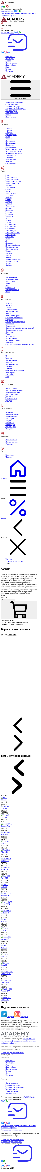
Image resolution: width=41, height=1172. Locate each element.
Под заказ (9, 457)
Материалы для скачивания (11, 1130)
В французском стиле (13, 149)
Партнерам (9, 1063)
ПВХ (7, 286)
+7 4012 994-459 (7, 11)
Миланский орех (12, 261)
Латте (7, 218)
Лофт (7, 137)
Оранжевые (10, 206)
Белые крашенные (12, 183)
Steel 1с (4, 887)
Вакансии (9, 1071)
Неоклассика (10, 143)
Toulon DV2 (5, 826)
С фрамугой (10, 326)
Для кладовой (10, 427)
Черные (8, 251)
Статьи (8, 1073)
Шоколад (9, 243)
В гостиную (10, 425)
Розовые (8, 212)
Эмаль (7, 292)
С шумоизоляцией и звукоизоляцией (19, 328)
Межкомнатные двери (14, 561)
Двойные (9, 362)
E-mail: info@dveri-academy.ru (12, 1053)
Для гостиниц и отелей (14, 390)
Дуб (7, 241)
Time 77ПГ (5, 895)
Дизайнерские (11, 135)
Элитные (9, 444)
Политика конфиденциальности (13, 13)
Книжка (8, 368)
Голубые (8, 202)
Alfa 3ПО (4, 852)
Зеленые (8, 204)
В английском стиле (13, 151)
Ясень (7, 239)
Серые (7, 189)
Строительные (11, 399)
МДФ (7, 284)
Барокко (8, 131)
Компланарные (11, 309)
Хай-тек (8, 128)
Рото (7, 377)
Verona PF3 (5, 939)
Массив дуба (10, 281)
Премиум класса (11, 442)
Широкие (9, 342)
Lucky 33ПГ (5, 904)
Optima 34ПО (6, 974)
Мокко (8, 220)
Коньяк (8, 222)
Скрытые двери (11, 1083)
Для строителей (11, 394)
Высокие (8, 305)
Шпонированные (12, 290)
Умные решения (11, 1091)
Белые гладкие (11, 177)
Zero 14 (4, 956)
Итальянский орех (12, 245)
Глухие (8, 307)
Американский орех (13, 259)
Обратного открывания (14, 370)
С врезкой (9, 320)
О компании (10, 1061)
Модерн (8, 139)
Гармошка (9, 366)
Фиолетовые (10, 228)
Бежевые (8, 185)
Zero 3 (3, 930)
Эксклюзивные (11, 147)
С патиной (9, 324)
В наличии (9, 455)
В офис (8, 421)
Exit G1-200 (5, 991)
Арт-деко (9, 133)
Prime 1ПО (5, 1000)
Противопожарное (12, 316)
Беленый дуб (10, 193)
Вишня (8, 257)
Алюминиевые (11, 277)
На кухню (9, 429)
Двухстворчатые (11, 364)
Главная (8, 559)
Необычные (10, 141)
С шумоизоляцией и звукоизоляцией (19, 344)
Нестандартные (11, 311)
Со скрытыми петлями (14, 330)
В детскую (9, 418)
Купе (7, 356)
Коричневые (10, 187)
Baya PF (4, 965)
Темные (8, 255)
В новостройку (11, 388)
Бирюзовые (9, 214)
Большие (8, 303)
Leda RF (4, 808)
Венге (7, 191)
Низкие (8, 313)
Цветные (8, 266)
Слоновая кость (11, 249)
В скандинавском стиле (14, 153)
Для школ (9, 397)
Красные (8, 208)
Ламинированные (12, 279)
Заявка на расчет (8, 600)
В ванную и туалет (12, 414)
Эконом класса (11, 440)
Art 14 (3, 800)
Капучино (9, 196)
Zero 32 (4, 921)
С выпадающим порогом (15, 322)
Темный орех (10, 231)
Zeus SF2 (4, 835)
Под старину (10, 145)
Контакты (9, 1075)
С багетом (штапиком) (14, 318)
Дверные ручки (11, 1093)
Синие (8, 200)
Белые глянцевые (12, 179)
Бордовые (9, 216)
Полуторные (10, 373)
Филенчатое (10, 336)
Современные (10, 164)
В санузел (9, 412)
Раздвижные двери (12, 1085)
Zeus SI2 (4, 843)
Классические (10, 155)
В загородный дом (12, 392)
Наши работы (10, 1067)
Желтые (8, 198)
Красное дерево (11, 247)
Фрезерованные (11, 338)
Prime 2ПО (5, 869)
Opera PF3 (5, 982)
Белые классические (13, 181)
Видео (7, 1065)
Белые (7, 175)
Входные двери (11, 1089)
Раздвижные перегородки (15, 1087)
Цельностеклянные (12, 340)
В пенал (8, 358)
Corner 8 (4, 817)
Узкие (7, 334)
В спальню (9, 423)
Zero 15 (4, 948)
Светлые (8, 253)
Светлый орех (10, 224)
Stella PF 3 (5, 913)
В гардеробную (11, 416)
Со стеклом (9, 332)
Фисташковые (10, 226)
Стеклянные (10, 288)
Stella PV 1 (5, 861)
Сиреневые (9, 237)
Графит (8, 263)
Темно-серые (10, 235)
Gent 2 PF (4, 878)
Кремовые (9, 210)
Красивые (9, 157)
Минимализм (10, 159)
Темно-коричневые (12, 233)
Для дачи (8, 401)
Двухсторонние (11, 360)
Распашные (9, 375)
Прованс (8, 161)
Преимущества (11, 1069)
